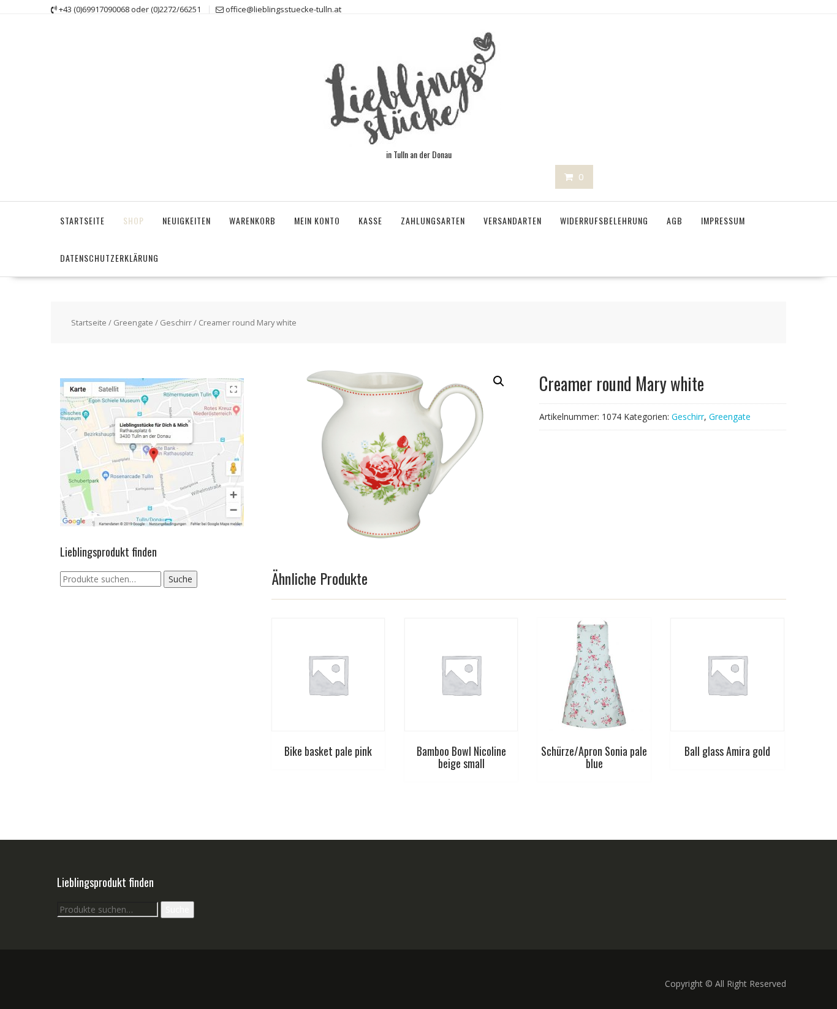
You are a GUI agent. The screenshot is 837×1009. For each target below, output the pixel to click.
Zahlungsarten (433, 220)
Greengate (133, 322)
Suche (180, 579)
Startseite (82, 220)
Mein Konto (317, 220)
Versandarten (512, 220)
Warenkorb (252, 220)
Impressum (723, 220)
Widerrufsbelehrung (604, 220)
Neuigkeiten (186, 220)
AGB (675, 220)
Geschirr (176, 322)
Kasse (370, 220)
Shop (133, 220)
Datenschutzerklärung (109, 257)
